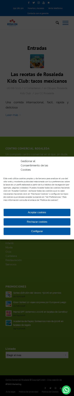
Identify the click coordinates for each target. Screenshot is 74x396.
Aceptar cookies (37, 212)
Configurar (37, 231)
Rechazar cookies (37, 221)
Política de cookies (48, 200)
